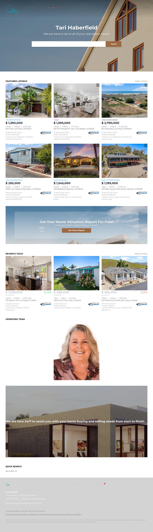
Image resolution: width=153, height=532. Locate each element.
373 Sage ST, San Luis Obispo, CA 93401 (21, 300)
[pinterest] (40, 526)
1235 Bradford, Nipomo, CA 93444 (68, 189)
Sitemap (69, 514)
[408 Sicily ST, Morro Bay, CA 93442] (76, 273)
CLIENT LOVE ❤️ (48, 8)
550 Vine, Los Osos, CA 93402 (18, 129)
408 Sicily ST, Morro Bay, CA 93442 (67, 300)
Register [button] (136, 8)
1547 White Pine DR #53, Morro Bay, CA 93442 (120, 300)
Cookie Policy (33, 514)
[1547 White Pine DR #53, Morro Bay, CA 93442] (124, 273)
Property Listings (59, 514)
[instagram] (27, 526)
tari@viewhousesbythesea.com (33, 499)
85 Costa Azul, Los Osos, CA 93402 (117, 129)
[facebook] (8, 526)
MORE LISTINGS (141, 81)
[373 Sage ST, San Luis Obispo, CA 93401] (28, 273)
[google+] (47, 526)
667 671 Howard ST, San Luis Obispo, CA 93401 (74, 129)
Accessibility (77, 514)
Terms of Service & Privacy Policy (17, 514)
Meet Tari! (62, 8)
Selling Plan (33, 8)
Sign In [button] (146, 8)
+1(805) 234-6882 (12, 499)
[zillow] (21, 526)
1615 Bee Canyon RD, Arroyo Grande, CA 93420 (122, 189)
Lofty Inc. (17, 511)
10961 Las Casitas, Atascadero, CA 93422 (23, 189)
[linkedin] (14, 526)
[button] (12, 9)
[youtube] (34, 526)
